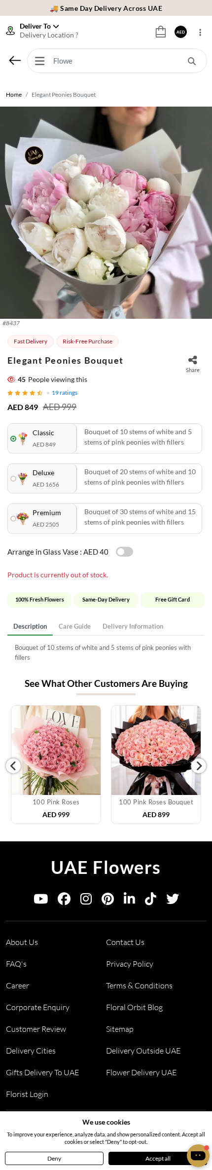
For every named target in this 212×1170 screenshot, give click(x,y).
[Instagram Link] (86, 901)
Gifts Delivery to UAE (42, 1072)
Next (198, 765)
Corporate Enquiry (38, 1007)
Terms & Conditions (139, 985)
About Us (22, 942)
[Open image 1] (106, 213)
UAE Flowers (106, 867)
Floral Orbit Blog (134, 1007)
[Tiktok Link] (150, 901)
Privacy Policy (129, 964)
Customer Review (36, 1029)
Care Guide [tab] (75, 626)
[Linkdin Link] (129, 901)
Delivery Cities (31, 1051)
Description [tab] (30, 626)
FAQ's (16, 964)
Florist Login (27, 1094)
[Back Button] (14, 60)
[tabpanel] (106, 652)
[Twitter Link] (172, 901)
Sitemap (120, 1029)
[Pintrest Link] (108, 901)
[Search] (191, 60)
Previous (13, 765)
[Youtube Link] (41, 901)
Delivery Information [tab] (133, 626)
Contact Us (125, 942)
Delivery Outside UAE (143, 1051)
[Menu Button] (39, 60)
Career (17, 985)
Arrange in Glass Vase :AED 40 (57, 551)
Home (14, 94)
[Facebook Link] (64, 901)
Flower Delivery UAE (141, 1072)
